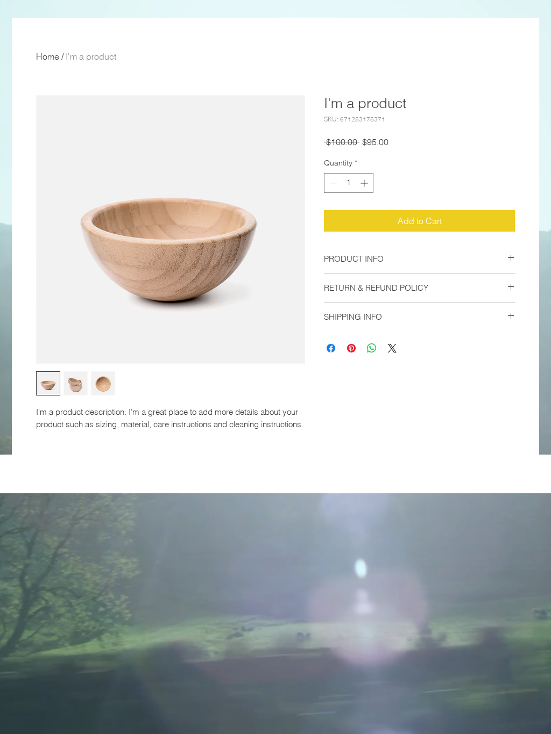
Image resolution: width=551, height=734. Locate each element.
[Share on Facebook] (330, 348)
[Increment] (365, 183)
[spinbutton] (348, 183)
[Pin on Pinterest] (351, 348)
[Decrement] (332, 183)
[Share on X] (392, 348)
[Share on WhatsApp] (371, 348)
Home (47, 56)
